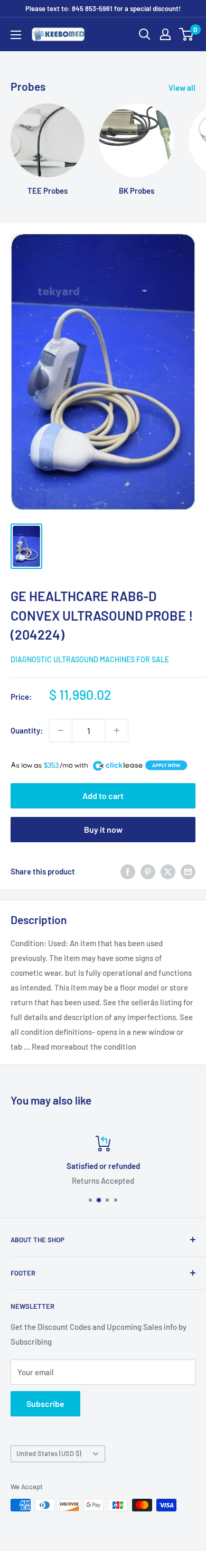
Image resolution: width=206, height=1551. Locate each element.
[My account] (165, 34)
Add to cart (103, 796)
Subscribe (45, 1403)
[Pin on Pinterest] (148, 871)
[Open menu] (16, 35)
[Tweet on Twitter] (168, 871)
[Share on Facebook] (127, 871)
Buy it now (103, 829)
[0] (186, 34)
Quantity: (27, 730)
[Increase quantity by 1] (117, 730)
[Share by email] (188, 871)
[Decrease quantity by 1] (61, 730)
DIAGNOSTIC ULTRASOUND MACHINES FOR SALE (90, 659)
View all (181, 87)
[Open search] (145, 34)
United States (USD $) (48, 1453)
